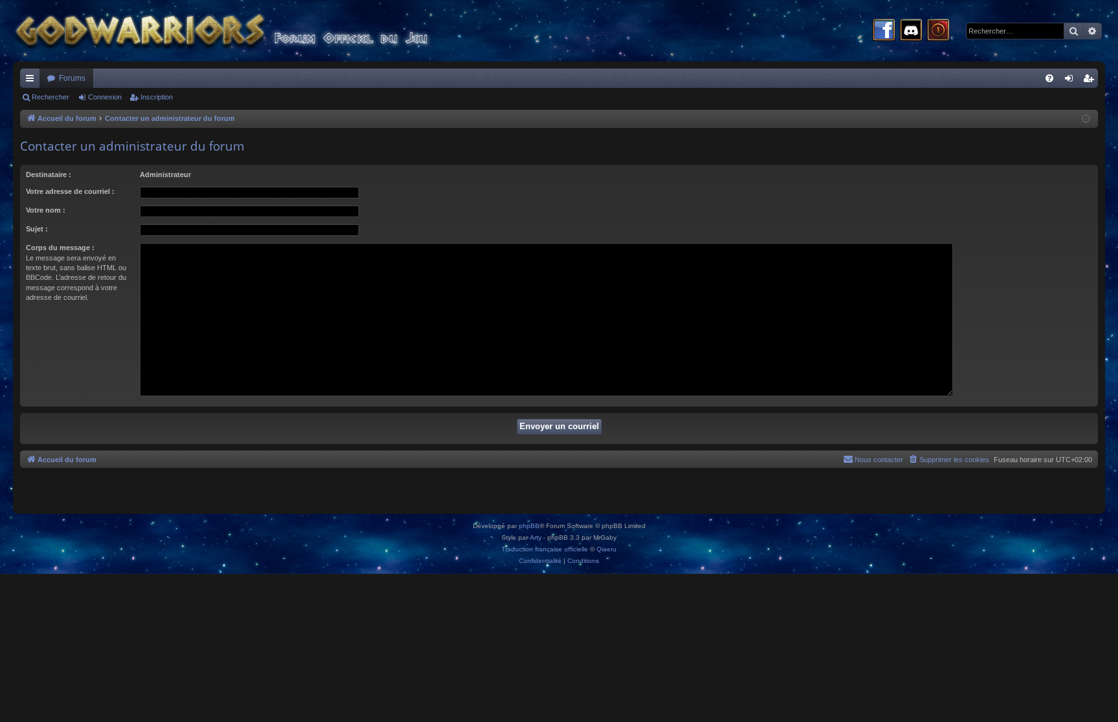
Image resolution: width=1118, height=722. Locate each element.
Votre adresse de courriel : (70, 191)
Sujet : (37, 229)
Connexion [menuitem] (1071, 81)
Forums (72, 78)
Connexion (105, 97)
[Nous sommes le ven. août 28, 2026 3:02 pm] (1086, 119)
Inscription (156, 97)
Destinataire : (48, 174)
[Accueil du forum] (246, 30)
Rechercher (50, 97)
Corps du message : (60, 247)
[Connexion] (938, 31)
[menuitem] (1049, 78)
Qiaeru (607, 549)
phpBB (529, 525)
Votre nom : (45, 210)
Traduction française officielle (544, 549)
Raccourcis (32, 81)
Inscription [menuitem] (1091, 81)
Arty (536, 537)
